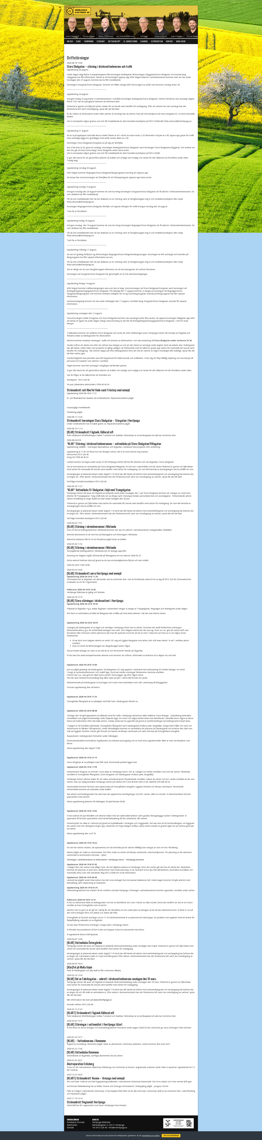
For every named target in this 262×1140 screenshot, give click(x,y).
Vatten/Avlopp (114, 41)
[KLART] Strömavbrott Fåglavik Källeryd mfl (90, 1012)
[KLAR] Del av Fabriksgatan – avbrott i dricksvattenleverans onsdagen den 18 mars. (112, 978)
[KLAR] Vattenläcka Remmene (83, 1052)
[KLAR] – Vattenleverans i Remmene (86, 1040)
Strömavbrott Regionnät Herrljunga (86, 1102)
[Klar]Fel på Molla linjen (79, 967)
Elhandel (144, 41)
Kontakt (169, 41)
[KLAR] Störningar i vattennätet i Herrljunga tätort (94, 1024)
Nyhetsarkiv (72, 1125)
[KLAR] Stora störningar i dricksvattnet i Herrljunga (95, 600)
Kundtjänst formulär (76, 1122)
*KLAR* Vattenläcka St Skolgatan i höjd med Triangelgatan (98, 489)
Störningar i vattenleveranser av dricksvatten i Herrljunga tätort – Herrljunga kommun (105, 859)
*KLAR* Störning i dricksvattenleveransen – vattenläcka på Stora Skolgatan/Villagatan (114, 443)
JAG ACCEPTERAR (171, 1136)
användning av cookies (151, 1135)
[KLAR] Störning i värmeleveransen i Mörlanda (91, 526)
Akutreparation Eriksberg (80, 1064)
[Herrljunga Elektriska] (131, 10)
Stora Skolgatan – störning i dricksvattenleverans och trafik (99, 66)
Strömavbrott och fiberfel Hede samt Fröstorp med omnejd (98, 390)
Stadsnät (101, 41)
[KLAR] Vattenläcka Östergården (84, 942)
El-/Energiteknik (130, 41)
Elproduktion (157, 41)
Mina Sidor (180, 41)
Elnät (78, 41)
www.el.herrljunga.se (102, 999)
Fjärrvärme (88, 41)
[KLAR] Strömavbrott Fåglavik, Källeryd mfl (90, 432)
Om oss (70, 41)
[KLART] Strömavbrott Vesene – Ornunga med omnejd (95, 1078)
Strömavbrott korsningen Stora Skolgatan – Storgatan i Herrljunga (103, 420)
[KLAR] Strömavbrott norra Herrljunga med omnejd (94, 573)
